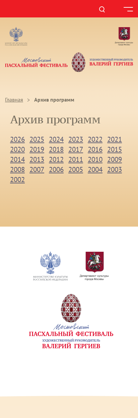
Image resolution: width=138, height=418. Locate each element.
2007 (36, 169)
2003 (114, 169)
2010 (95, 159)
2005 (75, 169)
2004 (95, 169)
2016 (95, 149)
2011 (75, 159)
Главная (14, 99)
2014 (17, 159)
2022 (95, 139)
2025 (36, 139)
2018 (56, 149)
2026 (17, 139)
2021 (114, 139)
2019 (36, 149)
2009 (114, 159)
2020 (17, 149)
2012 (56, 159)
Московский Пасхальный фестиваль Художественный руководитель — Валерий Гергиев (69, 62)
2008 (17, 169)
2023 (75, 139)
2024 (56, 139)
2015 (114, 149)
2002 (17, 179)
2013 (36, 159)
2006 (56, 169)
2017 (75, 149)
